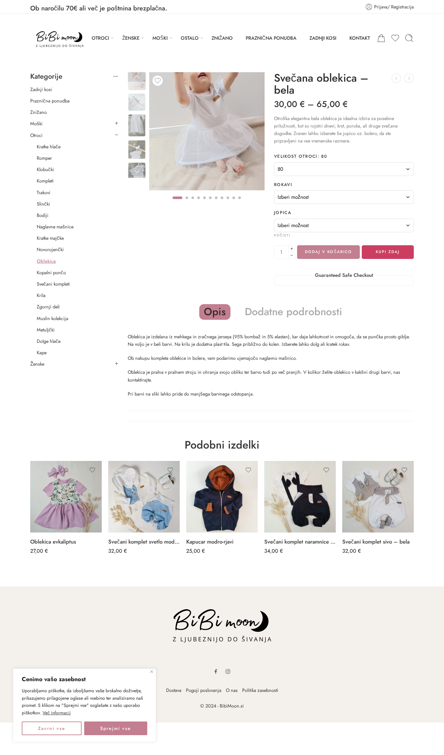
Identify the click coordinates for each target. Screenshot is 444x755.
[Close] (151, 671)
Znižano (38, 112)
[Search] (409, 38)
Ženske (37, 364)
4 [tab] (198, 203)
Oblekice (46, 261)
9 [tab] (228, 203)
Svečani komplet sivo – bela (376, 542)
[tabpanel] (207, 133)
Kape (41, 352)
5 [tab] (204, 203)
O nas (232, 690)
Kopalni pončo (51, 272)
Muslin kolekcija (52, 318)
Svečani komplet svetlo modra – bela (144, 542)
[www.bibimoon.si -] (57, 38)
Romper (44, 158)
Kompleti (45, 181)
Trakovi (43, 192)
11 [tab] (239, 203)
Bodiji (42, 215)
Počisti (282, 235)
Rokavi (283, 185)
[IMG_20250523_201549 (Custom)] (207, 131)
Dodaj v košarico (328, 252)
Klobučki (45, 169)
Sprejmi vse (115, 728)
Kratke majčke (50, 238)
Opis (215, 311)
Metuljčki (46, 330)
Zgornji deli (48, 306)
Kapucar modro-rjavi (209, 542)
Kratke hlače (48, 146)
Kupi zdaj (387, 252)
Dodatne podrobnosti (293, 312)
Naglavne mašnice (55, 226)
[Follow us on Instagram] (228, 671)
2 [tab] (187, 203)
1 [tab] (177, 203)
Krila (41, 295)
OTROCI (100, 37)
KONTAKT (359, 37)
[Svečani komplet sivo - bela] (378, 497)
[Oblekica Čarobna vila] (396, 78)
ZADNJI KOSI (322, 37)
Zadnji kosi (41, 89)
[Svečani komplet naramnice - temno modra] (300, 497)
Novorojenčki (50, 249)
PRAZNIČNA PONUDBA (271, 37)
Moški (36, 123)
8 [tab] (222, 203)
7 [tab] (216, 203)
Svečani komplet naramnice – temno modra (300, 542)
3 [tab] (192, 203)
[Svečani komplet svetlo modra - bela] (409, 78)
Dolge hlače (48, 341)
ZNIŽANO (222, 37)
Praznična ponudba (50, 101)
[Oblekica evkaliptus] (66, 497)
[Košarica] (381, 38)
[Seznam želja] (157, 80)
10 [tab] (233, 203)
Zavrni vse (51, 728)
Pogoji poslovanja (203, 690)
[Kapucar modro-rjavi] (222, 497)
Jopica (282, 213)
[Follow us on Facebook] (215, 671)
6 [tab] (210, 203)
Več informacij (57, 712)
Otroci (36, 135)
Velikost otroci (300, 156)
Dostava (173, 690)
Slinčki (43, 204)
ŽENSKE (130, 37)
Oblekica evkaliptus (53, 542)
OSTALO (190, 37)
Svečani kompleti (53, 284)
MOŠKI (160, 37)
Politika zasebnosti (260, 690)
